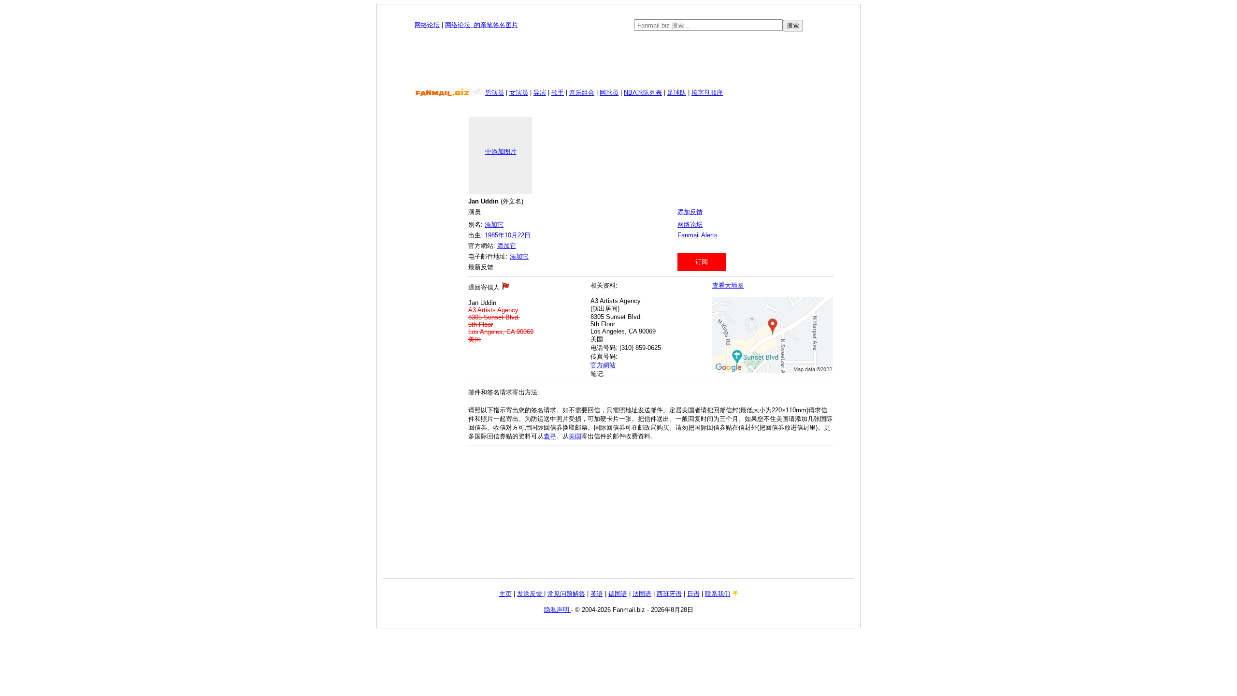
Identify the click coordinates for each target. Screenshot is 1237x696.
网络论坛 (427, 25)
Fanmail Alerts (697, 235)
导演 (539, 92)
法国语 (642, 593)
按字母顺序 (707, 92)
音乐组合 (581, 92)
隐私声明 (557, 609)
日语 (693, 593)
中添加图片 (501, 151)
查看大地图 (728, 285)
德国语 (617, 593)
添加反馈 (690, 212)
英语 (596, 593)
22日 (524, 235)
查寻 (550, 436)
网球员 (609, 92)
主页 (505, 593)
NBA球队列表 (643, 92)
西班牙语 (669, 593)
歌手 (557, 92)
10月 (511, 235)
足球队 (676, 92)
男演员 (494, 92)
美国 (575, 436)
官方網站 (603, 365)
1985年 (494, 235)
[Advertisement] (618, 60)
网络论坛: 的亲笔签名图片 (481, 25)
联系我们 (717, 593)
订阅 (701, 261)
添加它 (494, 224)
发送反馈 (530, 593)
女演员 (518, 92)
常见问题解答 (566, 593)
